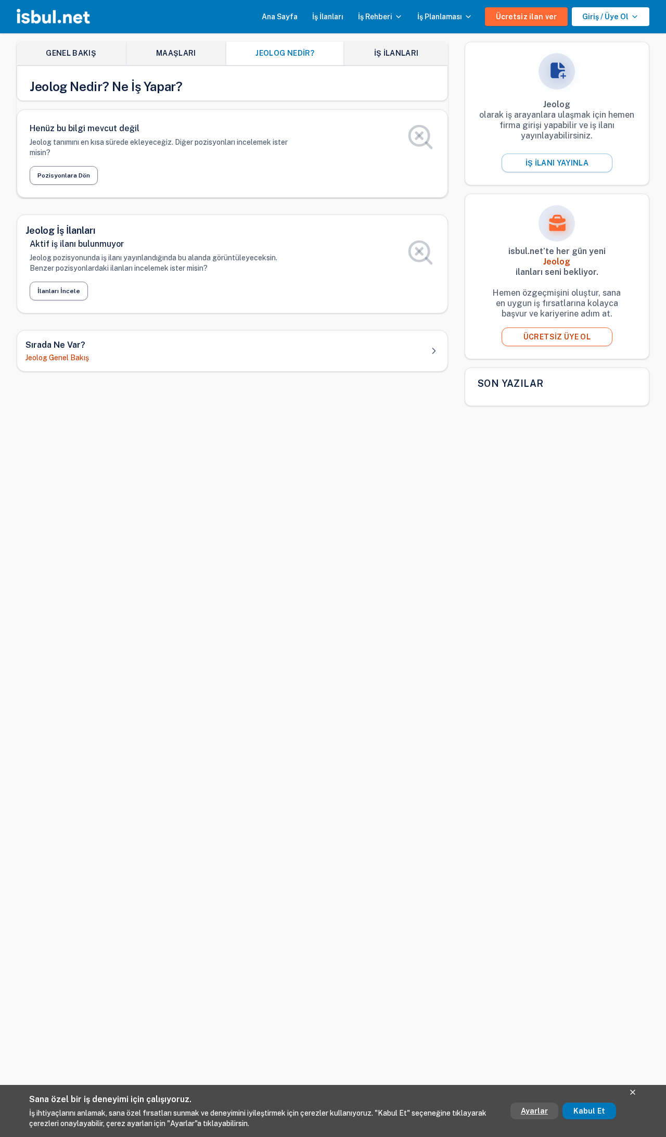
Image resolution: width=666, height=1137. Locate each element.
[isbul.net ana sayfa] (53, 16)
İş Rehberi (375, 16)
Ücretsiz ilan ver (526, 16)
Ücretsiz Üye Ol (557, 337)
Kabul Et (589, 1111)
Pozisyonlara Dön (63, 175)
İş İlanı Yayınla (557, 163)
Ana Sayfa (280, 16)
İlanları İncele (58, 291)
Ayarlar (534, 1111)
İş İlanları (327, 16)
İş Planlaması (439, 16)
